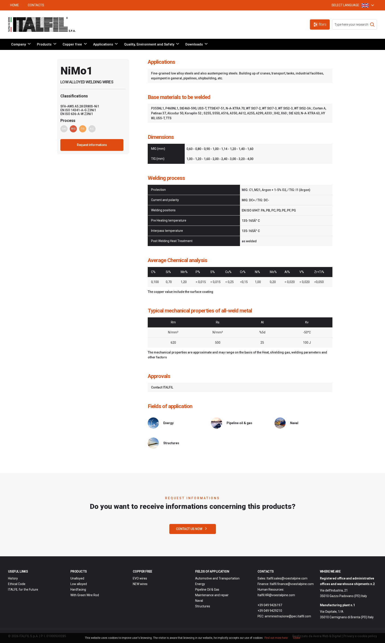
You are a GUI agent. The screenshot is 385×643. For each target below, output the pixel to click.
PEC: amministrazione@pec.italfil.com (284, 616)
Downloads (194, 44)
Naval (199, 600)
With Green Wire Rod (84, 595)
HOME (14, 5)
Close (296, 637)
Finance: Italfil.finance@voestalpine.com (286, 584)
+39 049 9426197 (270, 605)
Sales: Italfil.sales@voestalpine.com (282, 578)
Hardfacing (78, 589)
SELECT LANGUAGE (345, 5)
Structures (202, 606)
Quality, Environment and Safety (149, 44)
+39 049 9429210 (270, 610)
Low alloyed (78, 584)
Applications (103, 44)
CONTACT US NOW (189, 529)
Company (18, 44)
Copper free (72, 44)
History (13, 578)
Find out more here (276, 637)
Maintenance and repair (212, 595)
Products (44, 44)
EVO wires (140, 578)
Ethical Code (16, 584)
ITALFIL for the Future (23, 589)
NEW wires (140, 584)
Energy (200, 584)
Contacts (36, 5)
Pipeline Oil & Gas (207, 589)
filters (322, 24)
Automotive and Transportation (217, 578)
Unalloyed (77, 578)
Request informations (92, 145)
